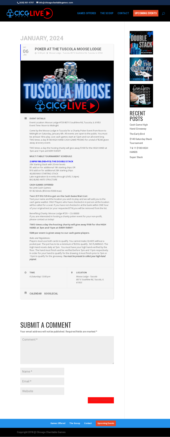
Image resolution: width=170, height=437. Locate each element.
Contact (123, 13)
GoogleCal (51, 293)
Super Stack (136, 157)
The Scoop (106, 13)
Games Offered (86, 13)
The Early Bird (137, 134)
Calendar (36, 293)
